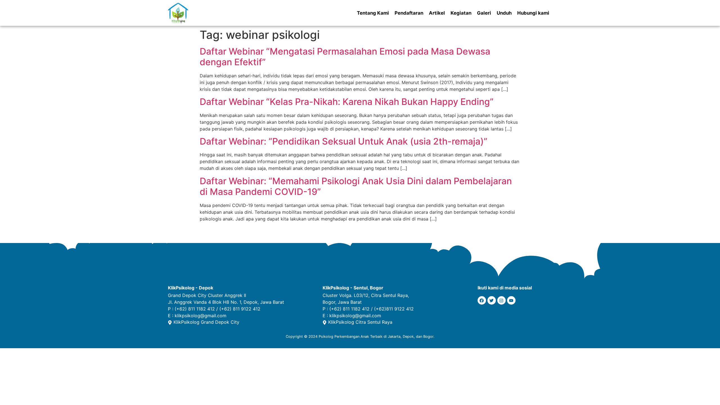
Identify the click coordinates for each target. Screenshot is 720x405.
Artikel (437, 13)
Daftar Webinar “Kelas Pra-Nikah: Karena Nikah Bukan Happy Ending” (347, 101)
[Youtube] (511, 300)
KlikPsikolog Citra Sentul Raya (360, 322)
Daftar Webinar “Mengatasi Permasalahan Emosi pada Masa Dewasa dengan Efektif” (345, 57)
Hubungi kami (533, 13)
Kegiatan (461, 13)
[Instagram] (501, 300)
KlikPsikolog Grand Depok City (206, 322)
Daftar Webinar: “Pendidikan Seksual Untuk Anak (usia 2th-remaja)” (343, 141)
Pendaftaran (409, 13)
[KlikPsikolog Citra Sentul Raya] (324, 322)
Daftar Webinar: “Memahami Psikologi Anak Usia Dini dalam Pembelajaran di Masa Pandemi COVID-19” (356, 186)
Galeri (484, 13)
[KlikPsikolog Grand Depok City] (170, 322)
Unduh (504, 13)
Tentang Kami (373, 13)
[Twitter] (491, 300)
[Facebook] (482, 300)
